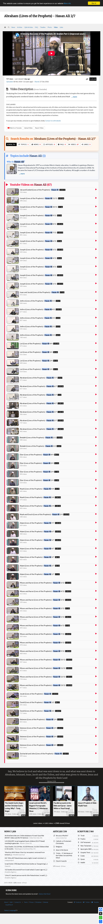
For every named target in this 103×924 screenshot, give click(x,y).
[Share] (101, 922)
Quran (82, 859)
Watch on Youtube (16, 128)
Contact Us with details (53, 121)
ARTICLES (60, 831)
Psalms (82, 839)
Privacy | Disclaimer (35, 902)
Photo (50, 27)
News (13, 27)
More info (67, 3)
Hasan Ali (35, 155)
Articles (19, 27)
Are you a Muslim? (62, 835)
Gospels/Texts (85, 852)
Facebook (78, 902)
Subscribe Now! (44, 894)
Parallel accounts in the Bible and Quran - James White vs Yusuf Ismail (63, 805)
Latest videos (37, 823)
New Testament (85, 846)
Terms (26, 902)
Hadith (82, 862)
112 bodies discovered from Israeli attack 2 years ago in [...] (26, 870)
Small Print (9, 905)
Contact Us (17, 902)
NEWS (10, 831)
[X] (101, 914)
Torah (82, 835)
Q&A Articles (28, 27)
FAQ (36, 27)
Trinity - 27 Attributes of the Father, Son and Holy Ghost (64, 855)
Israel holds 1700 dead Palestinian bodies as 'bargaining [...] (26, 864)
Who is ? (16, 161)
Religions (59, 847)
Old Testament (85, 842)
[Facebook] (101, 910)
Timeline (42, 27)
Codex (82, 856)
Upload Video (28, 128)
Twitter (87, 902)
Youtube (96, 902)
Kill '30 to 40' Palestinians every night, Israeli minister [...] (25, 858)
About (6, 902)
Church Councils (61, 861)
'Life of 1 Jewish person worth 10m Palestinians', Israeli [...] (26, 875)
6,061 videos (48, 823)
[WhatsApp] (101, 918)
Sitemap (45, 902)
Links (61, 27)
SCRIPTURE (85, 831)
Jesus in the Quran (62, 850)
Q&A (11, 902)
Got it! (94, 3)
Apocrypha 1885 (86, 849)
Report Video (39, 128)
